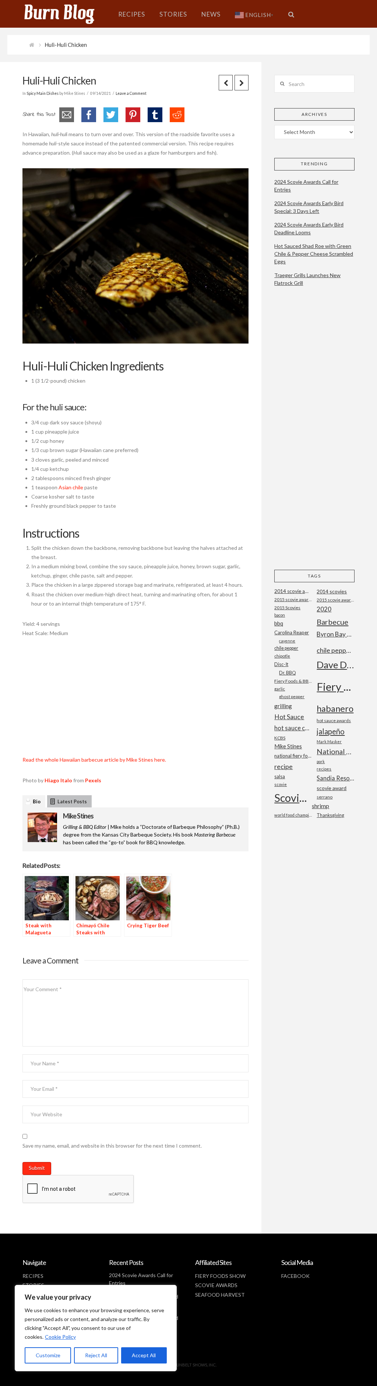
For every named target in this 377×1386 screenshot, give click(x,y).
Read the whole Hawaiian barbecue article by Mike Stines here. (94, 759)
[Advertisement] (135, 700)
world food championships (293, 815)
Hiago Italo (58, 780)
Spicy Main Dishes (43, 93)
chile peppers (335, 650)
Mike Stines (78, 816)
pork (321, 761)
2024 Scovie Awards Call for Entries (306, 186)
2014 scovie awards (293, 591)
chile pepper (286, 648)
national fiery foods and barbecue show (293, 756)
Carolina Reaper (291, 632)
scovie (280, 784)
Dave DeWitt (335, 664)
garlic (279, 688)
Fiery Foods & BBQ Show (293, 681)
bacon (279, 615)
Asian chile (71, 487)
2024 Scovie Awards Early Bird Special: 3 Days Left (308, 207)
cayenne (287, 640)
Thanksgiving (330, 815)
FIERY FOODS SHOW (220, 1276)
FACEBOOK (295, 1276)
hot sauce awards (334, 720)
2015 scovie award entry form (293, 599)
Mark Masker (329, 741)
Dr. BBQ (287, 673)
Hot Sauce (289, 717)
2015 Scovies (287, 607)
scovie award (331, 788)
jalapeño (331, 731)
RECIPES (32, 1276)
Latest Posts (72, 801)
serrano (324, 797)
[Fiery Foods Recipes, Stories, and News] (66, 14)
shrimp (320, 805)
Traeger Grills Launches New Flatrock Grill (307, 279)
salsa (279, 776)
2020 (324, 609)
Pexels (93, 780)
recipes (324, 768)
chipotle (282, 656)
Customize (48, 1355)
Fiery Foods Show (335, 686)
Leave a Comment (131, 93)
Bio (36, 801)
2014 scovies (332, 591)
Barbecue (332, 621)
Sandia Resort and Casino (335, 778)
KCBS (279, 738)
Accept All (144, 1355)
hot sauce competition (293, 728)
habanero (335, 708)
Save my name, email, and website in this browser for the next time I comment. (112, 1145)
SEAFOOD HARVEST (220, 1295)
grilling (283, 706)
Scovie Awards (293, 797)
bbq (278, 623)
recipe (283, 766)
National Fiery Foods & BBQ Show (335, 751)
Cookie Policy (60, 1337)
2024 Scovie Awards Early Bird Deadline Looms (308, 228)
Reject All (96, 1355)
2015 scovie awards (335, 599)
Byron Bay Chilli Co (335, 634)
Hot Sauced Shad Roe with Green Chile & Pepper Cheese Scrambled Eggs (313, 254)
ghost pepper (291, 696)
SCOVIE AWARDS (216, 1285)
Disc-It (281, 664)
